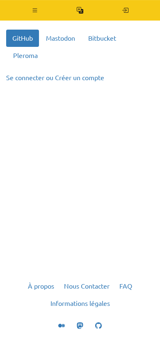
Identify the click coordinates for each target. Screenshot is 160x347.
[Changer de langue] (80, 10)
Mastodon (60, 38)
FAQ (125, 286)
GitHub (22, 38)
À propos (41, 286)
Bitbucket (102, 38)
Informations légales (80, 303)
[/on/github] (125, 10)
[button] (35, 10)
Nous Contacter (87, 286)
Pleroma (25, 55)
